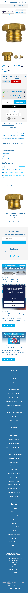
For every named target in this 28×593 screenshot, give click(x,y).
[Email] (10, 114)
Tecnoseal (14, 508)
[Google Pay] (14, 106)
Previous (2, 204)
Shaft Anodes (14, 470)
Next (25, 204)
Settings (14, 298)
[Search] (5, 2)
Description (7, 124)
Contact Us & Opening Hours (14, 401)
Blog (14, 424)
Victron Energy (14, 542)
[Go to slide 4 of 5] (16, 221)
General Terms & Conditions (14, 409)
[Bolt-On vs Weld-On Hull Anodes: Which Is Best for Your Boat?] (14, 270)
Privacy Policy (14, 416)
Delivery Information (14, 405)
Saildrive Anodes (14, 466)
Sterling (14, 538)
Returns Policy (14, 420)
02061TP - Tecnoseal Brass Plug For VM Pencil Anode (14, 214)
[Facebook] (7, 114)
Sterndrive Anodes (14, 473)
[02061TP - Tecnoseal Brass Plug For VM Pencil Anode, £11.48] (14, 202)
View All (14, 546)
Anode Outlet (14, 515)
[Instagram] (18, 256)
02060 (3, 146)
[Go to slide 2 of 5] (11, 221)
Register (14, 382)
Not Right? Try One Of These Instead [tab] (14, 185)
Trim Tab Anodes (14, 481)
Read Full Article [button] (8, 326)
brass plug (15, 132)
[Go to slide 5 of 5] (19, 221)
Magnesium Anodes (14, 492)
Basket (14, 374)
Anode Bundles (14, 440)
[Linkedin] (19, 114)
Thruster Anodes (14, 477)
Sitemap (14, 428)
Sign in (14, 378)
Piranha (14, 523)
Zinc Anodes (14, 496)
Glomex (14, 530)
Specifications (20, 124)
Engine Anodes (14, 443)
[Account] (22, 2)
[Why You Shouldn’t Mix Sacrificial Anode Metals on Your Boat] (14, 338)
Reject (14, 302)
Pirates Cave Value (14, 534)
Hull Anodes (14, 451)
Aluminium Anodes (14, 488)
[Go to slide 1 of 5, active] (9, 221)
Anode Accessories (14, 485)
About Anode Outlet (14, 394)
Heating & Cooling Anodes (14, 447)
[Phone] (19, 2)
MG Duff (14, 512)
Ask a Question (14, 127)
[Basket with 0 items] (25, 2)
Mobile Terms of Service (14, 412)
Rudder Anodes (14, 462)
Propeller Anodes (14, 458)
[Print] (13, 114)
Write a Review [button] (11, 15)
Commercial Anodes (14, 398)
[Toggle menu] (2, 2)
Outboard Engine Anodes (14, 455)
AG (14, 519)
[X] (16, 114)
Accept (14, 305)
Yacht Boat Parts (14, 527)
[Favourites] (14, 207)
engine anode (7, 133)
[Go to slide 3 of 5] (14, 221)
